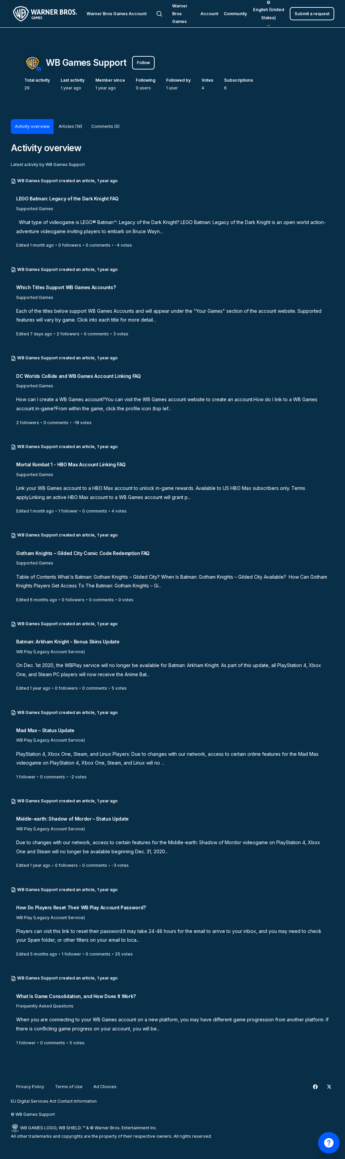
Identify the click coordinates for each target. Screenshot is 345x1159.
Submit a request (312, 13)
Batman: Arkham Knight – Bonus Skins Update (67, 641)
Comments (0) (105, 126)
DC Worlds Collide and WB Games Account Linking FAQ (78, 376)
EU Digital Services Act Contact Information (54, 1101)
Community (235, 13)
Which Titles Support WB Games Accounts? (66, 287)
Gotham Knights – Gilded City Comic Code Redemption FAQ (83, 553)
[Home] (46, 14)
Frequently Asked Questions (44, 1006)
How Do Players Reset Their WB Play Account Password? (81, 907)
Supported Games (34, 208)
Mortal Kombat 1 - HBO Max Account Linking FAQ (70, 464)
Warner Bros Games (179, 13)
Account (209, 13)
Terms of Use (69, 1086)
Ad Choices (105, 1086)
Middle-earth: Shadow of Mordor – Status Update (72, 819)
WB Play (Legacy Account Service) (50, 651)
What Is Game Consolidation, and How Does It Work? (76, 996)
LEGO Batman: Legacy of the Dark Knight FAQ (67, 198)
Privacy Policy (30, 1086)
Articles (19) (70, 126)
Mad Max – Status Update (45, 730)
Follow (143, 62)
